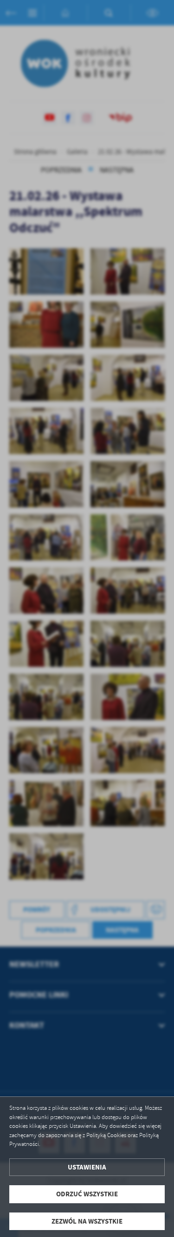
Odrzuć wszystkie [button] (87, 1194)
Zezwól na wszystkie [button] (87, 1221)
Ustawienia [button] (87, 1167)
